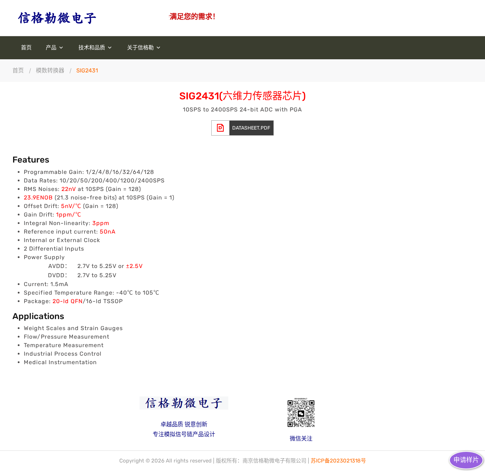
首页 (26, 47)
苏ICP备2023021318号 (338, 461)
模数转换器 (50, 70)
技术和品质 (92, 47)
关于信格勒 (141, 47)
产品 (52, 47)
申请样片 (466, 460)
